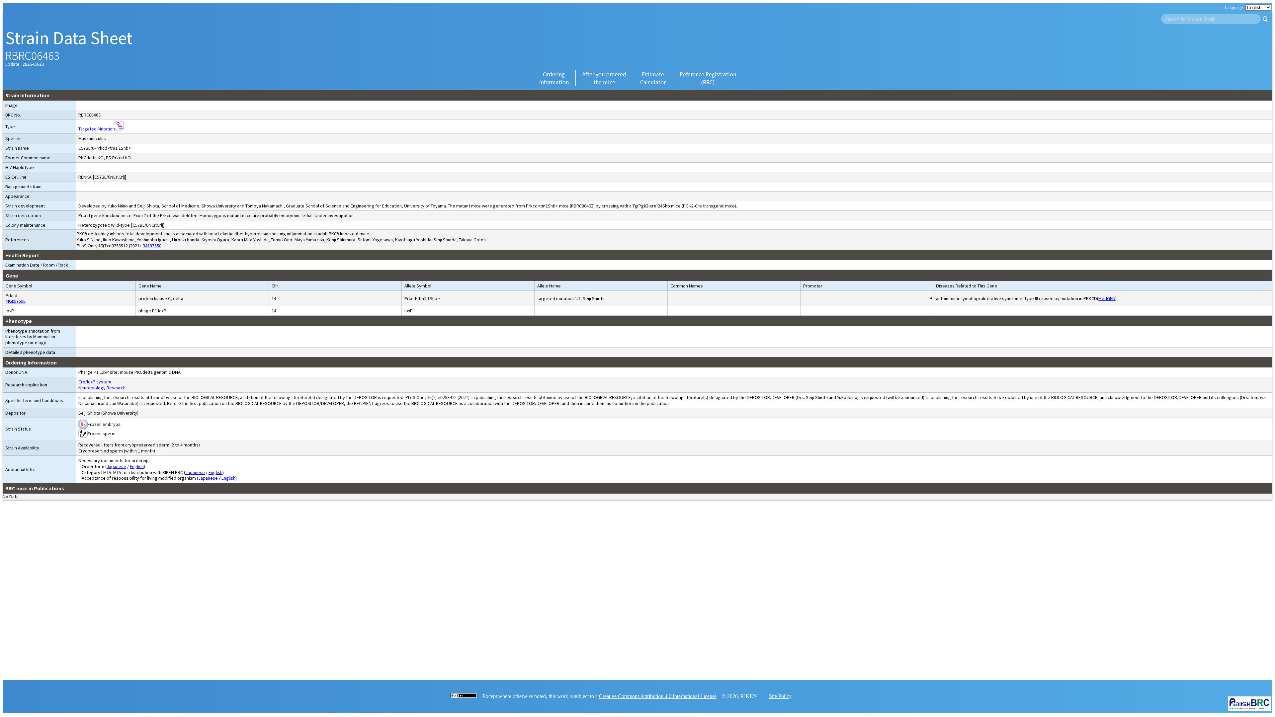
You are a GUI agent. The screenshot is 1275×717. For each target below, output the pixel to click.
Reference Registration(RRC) (708, 78)
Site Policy (780, 696)
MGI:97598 (16, 301)
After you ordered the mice (604, 78)
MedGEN (1106, 298)
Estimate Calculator (653, 78)
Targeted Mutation (96, 128)
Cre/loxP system (94, 381)
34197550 (152, 245)
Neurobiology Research (102, 387)
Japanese (116, 466)
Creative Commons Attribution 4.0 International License (658, 696)
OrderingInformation (554, 78)
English (137, 466)
